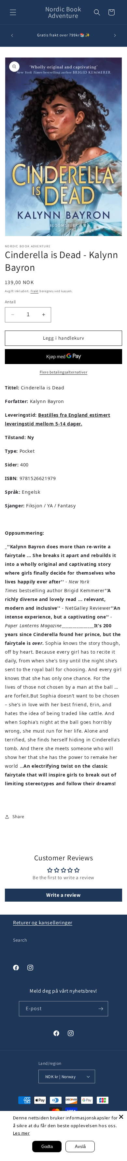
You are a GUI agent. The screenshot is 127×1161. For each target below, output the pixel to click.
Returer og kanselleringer (42, 922)
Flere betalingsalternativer (64, 372)
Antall (10, 302)
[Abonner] (100, 1008)
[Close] (121, 1117)
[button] (13, 12)
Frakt (35, 291)
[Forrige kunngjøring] (12, 35)
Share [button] (18, 816)
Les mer (21, 1133)
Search (20, 940)
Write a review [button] (63, 895)
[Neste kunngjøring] (115, 35)
